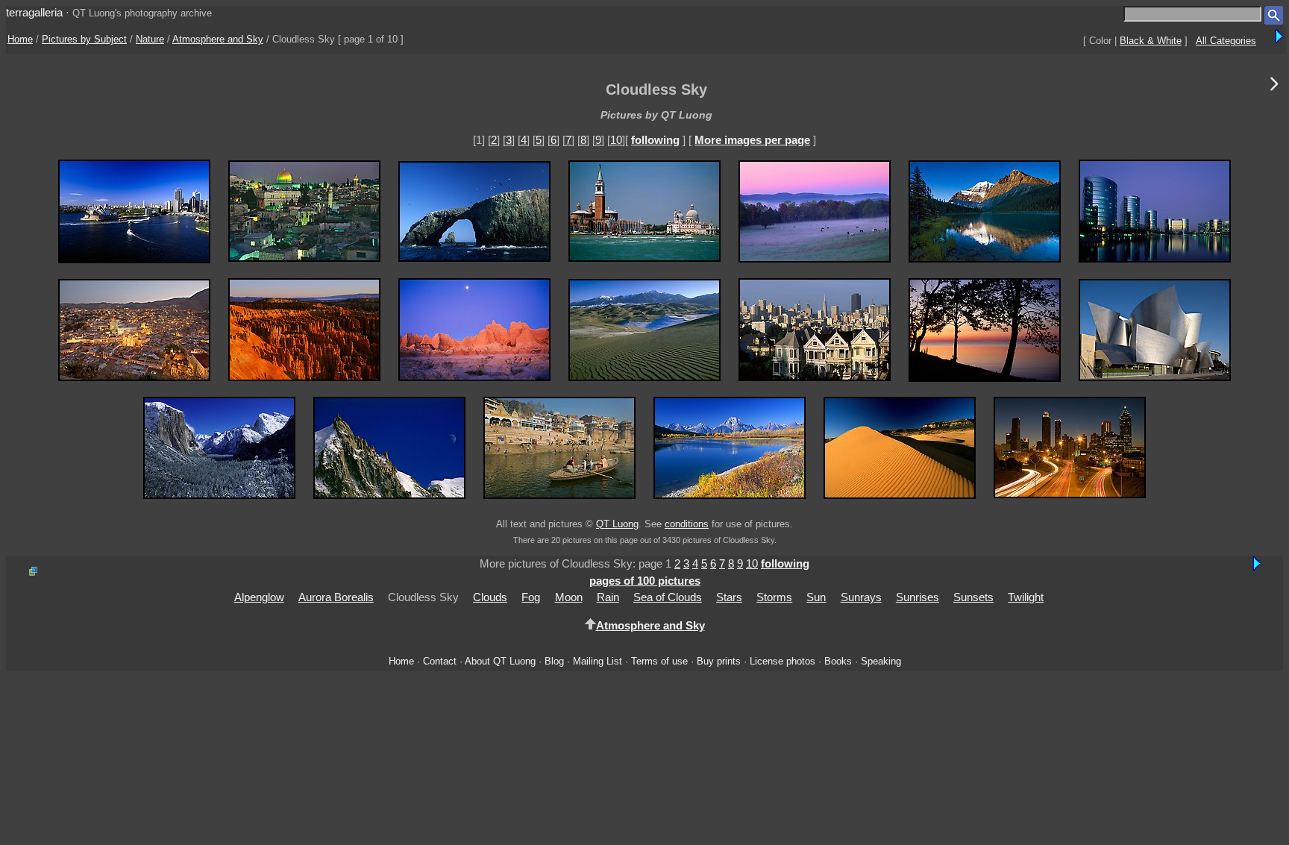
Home (20, 39)
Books (838, 661)
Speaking (881, 661)
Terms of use (659, 661)
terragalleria (34, 12)
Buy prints (719, 661)
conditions (687, 524)
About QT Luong (500, 661)
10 (616, 139)
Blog (554, 661)
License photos (782, 661)
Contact (440, 661)
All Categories (1226, 40)
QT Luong (617, 524)
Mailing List (597, 661)
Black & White (1151, 40)
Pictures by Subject (84, 39)
